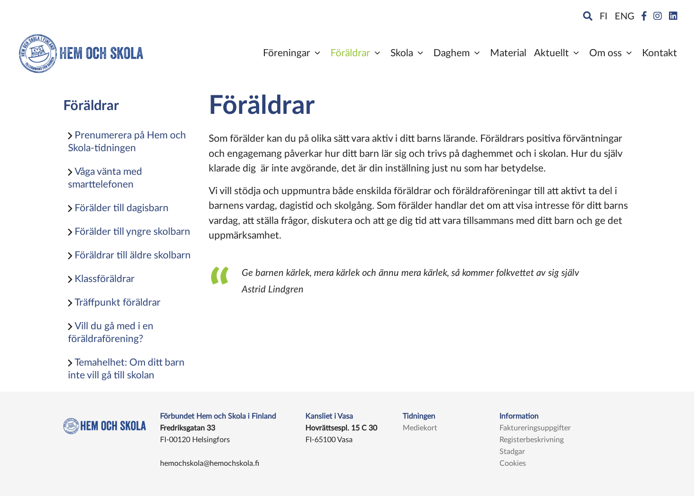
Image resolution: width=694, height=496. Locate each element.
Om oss (605, 53)
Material (508, 53)
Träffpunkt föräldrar (116, 303)
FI (604, 16)
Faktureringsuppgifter (535, 428)
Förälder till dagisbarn (120, 208)
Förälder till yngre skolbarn (131, 232)
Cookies (512, 463)
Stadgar (512, 451)
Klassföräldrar (103, 279)
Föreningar (286, 53)
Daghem (451, 53)
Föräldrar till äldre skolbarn (131, 255)
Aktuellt (551, 53)
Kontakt (659, 53)
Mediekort (420, 428)
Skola (401, 53)
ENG (625, 16)
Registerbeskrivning (531, 440)
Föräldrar (350, 53)
